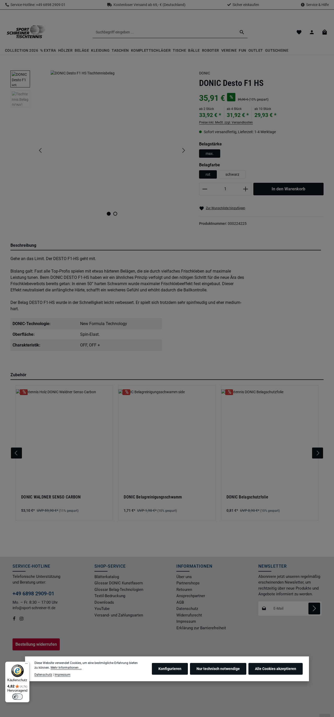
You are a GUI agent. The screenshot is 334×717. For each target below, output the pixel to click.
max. (210, 153)
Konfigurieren (169, 669)
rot (208, 174)
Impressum (186, 621)
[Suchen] (242, 32)
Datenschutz (187, 608)
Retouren (184, 589)
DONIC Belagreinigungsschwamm (153, 497)
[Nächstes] (183, 150)
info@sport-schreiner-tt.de (34, 608)
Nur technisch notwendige (218, 669)
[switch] (17, 697)
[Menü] (26, 665)
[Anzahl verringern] (204, 189)
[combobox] (164, 32)
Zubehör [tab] (18, 374)
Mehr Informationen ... (66, 667)
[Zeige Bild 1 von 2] (109, 214)
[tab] (165, 245)
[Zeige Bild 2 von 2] (115, 214)
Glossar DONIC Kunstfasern (118, 583)
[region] (99, 150)
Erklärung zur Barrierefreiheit (201, 628)
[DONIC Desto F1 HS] (112, 138)
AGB (180, 602)
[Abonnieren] (314, 608)
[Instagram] (21, 620)
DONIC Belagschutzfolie (247, 497)
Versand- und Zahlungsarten (118, 615)
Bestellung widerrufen (36, 644)
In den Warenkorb (288, 188)
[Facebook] (14, 620)
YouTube (102, 608)
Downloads (104, 602)
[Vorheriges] (40, 150)
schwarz (232, 174)
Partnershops (188, 583)
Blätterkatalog (106, 576)
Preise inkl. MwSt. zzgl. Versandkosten (226, 122)
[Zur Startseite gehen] (25, 32)
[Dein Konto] (312, 32)
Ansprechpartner (190, 595)
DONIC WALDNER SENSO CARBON (51, 497)
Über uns (184, 576)
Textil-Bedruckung (109, 595)
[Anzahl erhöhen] (245, 189)
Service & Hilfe (317, 5)
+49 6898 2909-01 (33, 593)
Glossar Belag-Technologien (118, 589)
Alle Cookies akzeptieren (275, 669)
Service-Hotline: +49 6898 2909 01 (37, 5)
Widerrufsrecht (189, 615)
